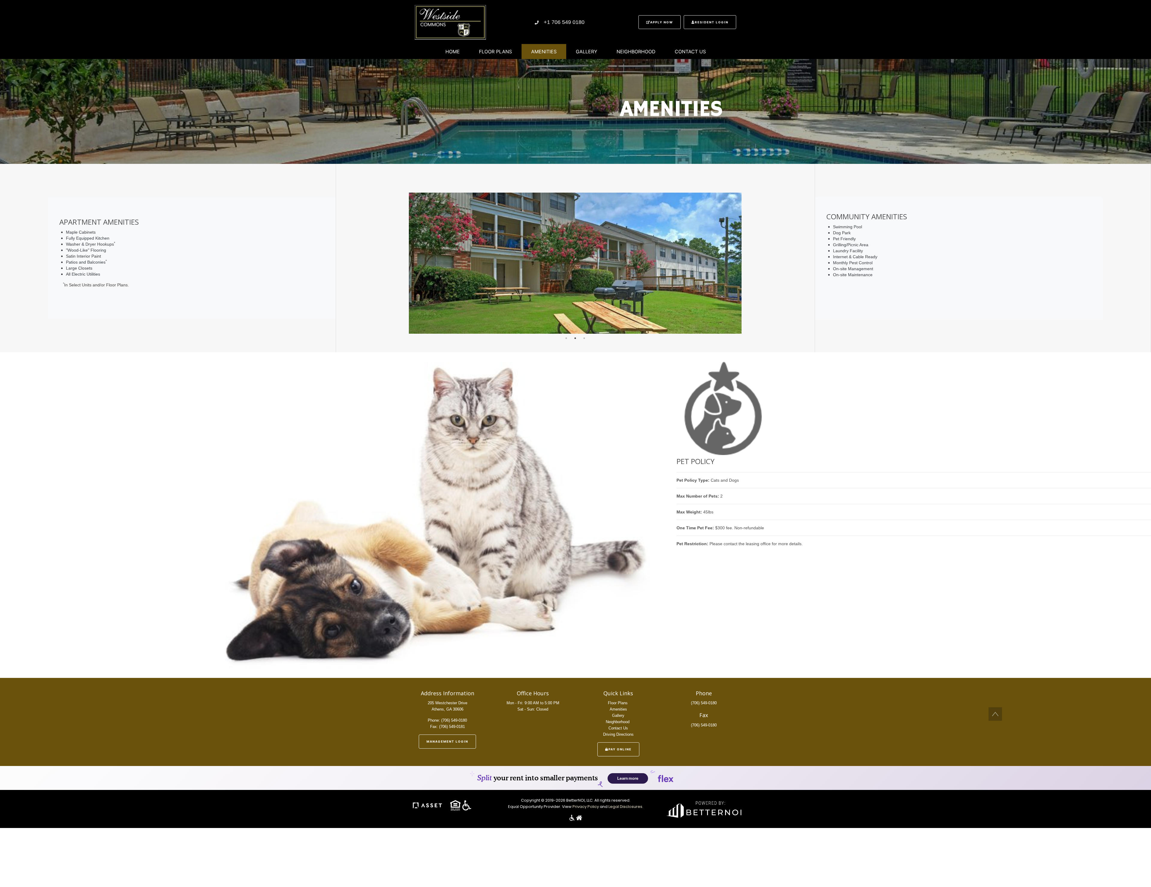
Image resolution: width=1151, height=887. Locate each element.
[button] (449, 21)
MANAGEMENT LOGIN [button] (447, 741)
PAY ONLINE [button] (620, 749)
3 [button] (584, 338)
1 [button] (566, 338)
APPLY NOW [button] (661, 22)
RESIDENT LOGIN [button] (711, 22)
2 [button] (575, 338)
